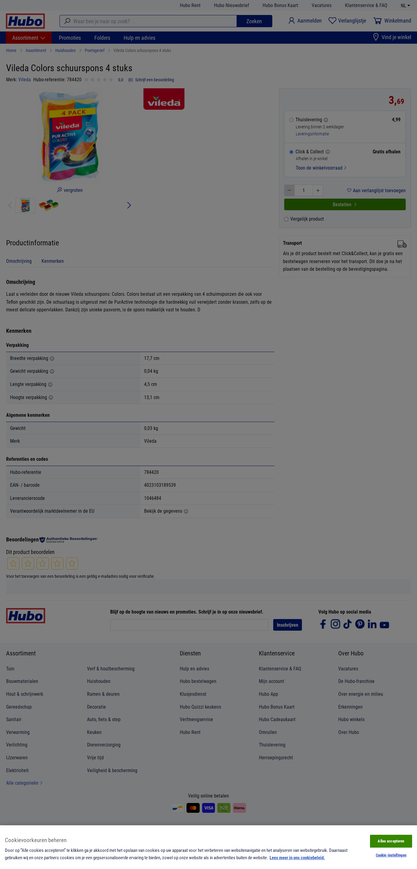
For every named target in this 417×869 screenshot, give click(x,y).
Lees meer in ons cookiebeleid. (297, 857)
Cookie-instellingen (391, 855)
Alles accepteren (391, 841)
